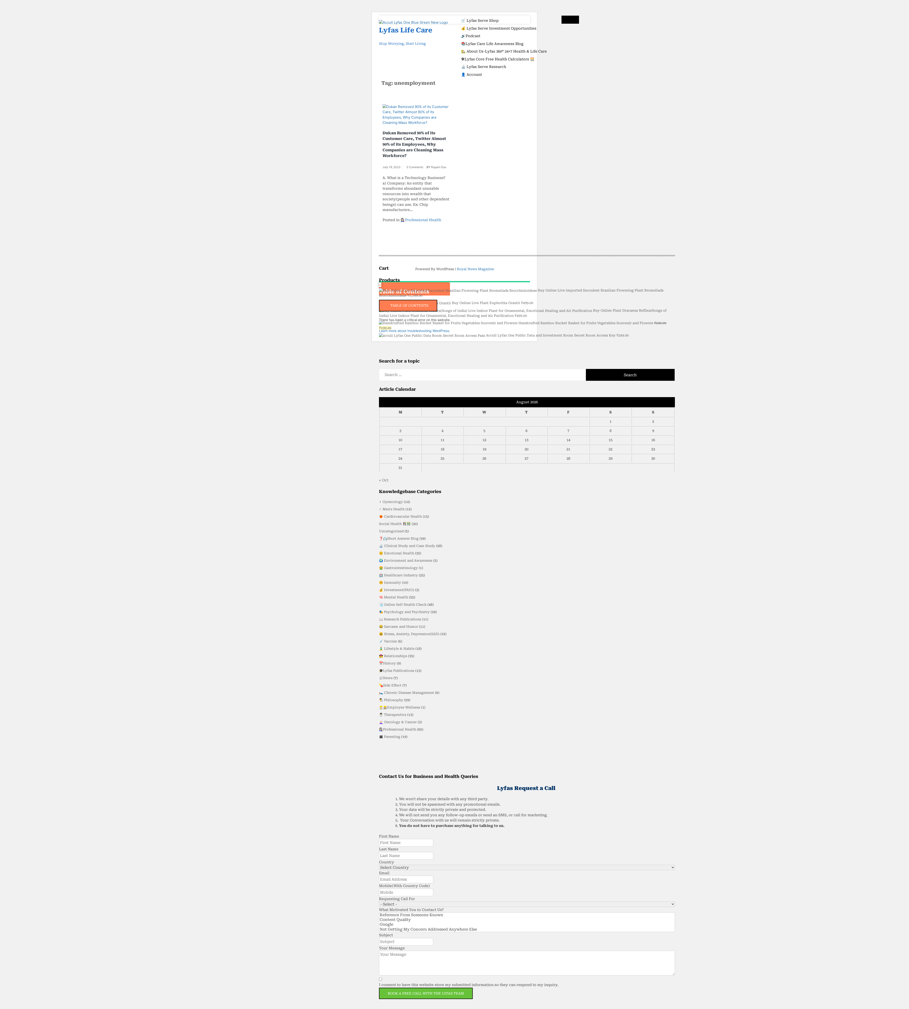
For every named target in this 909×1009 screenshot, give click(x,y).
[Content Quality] (527, 919)
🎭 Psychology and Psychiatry (404, 612)
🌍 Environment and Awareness (405, 560)
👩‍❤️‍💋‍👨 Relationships (393, 656)
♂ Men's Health (392, 509)
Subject (386, 935)
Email (384, 873)
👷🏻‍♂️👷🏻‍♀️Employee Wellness (399, 707)
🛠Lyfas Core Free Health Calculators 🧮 (498, 59)
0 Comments (414, 167)
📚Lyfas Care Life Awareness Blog (492, 44)
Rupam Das (438, 167)
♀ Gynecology (391, 502)
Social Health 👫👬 (395, 524)
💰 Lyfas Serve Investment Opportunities (498, 28)
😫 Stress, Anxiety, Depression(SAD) (409, 634)
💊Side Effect (390, 685)
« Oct (383, 480)
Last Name (388, 849)
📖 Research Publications (400, 619)
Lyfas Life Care (405, 30)
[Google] (527, 924)
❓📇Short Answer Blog (399, 538)
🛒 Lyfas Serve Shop (480, 20)
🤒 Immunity (390, 582)
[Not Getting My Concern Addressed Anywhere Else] (527, 929)
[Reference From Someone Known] (527, 915)
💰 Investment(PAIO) (396, 590)
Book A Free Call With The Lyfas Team (426, 993)
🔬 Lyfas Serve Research (483, 67)
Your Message (392, 948)
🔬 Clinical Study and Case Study (407, 546)
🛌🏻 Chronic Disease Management (406, 693)
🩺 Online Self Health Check (403, 604)
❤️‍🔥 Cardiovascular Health (400, 516)
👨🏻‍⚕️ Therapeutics (392, 715)
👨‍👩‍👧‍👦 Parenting (389, 737)
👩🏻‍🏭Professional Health (421, 220)
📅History (387, 663)
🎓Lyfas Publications (396, 671)
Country (386, 862)
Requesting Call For (397, 899)
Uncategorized (391, 531)
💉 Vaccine (388, 641)
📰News (385, 678)
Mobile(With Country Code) (404, 886)
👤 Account (471, 74)
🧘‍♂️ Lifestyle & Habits (396, 648)
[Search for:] (527, 375)
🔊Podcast (470, 36)
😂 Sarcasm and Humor (398, 626)
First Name (389, 836)
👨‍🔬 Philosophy (391, 700)
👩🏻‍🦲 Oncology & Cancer (398, 722)
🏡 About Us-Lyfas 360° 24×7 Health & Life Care (504, 51)
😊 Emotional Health (396, 553)
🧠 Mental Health (393, 597)
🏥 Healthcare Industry (398, 575)
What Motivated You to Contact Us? (411, 910)
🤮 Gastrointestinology (398, 568)
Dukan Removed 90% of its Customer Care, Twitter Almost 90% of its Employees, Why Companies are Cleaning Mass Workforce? (414, 144)
